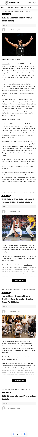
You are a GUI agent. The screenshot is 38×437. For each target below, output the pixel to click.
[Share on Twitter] (17, 434)
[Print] (24, 434)
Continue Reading (19, 280)
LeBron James (6, 148)
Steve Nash (30, 108)
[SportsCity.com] (12, 3)
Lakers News (6, 14)
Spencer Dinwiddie (13, 71)
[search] (26, 2)
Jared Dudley (6, 64)
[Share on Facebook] (13, 434)
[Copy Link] (21, 434)
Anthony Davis (9, 249)
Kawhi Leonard (6, 128)
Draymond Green (12, 359)
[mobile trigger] (3, 3)
